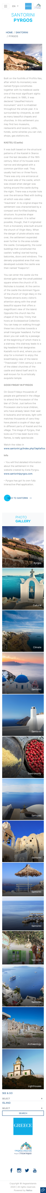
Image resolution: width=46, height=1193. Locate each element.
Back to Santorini (18, 498)
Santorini (22, 32)
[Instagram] (19, 1170)
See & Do (7, 1093)
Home (9, 32)
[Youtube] (35, 1170)
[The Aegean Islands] (33, 6)
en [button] (14, 6)
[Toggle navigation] (5, 6)
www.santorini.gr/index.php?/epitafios (24, 448)
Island (6, 1102)
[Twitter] (27, 1170)
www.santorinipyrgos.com (18, 473)
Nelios (29, 1190)
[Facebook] (11, 1170)
